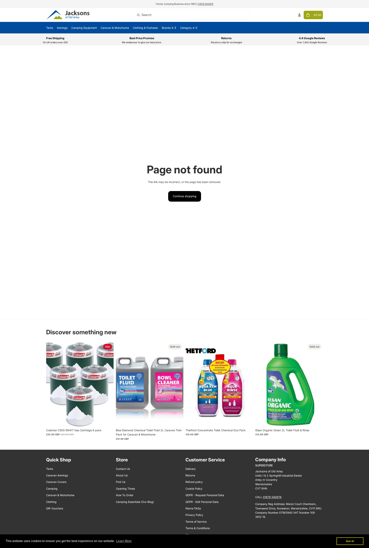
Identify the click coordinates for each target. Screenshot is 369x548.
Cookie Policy (193, 488)
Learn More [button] (124, 541)
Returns (190, 475)
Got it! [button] (350, 541)
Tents (49, 468)
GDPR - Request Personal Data (204, 495)
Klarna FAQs (193, 508)
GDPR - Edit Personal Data (202, 501)
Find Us (120, 481)
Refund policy (194, 481)
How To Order (124, 495)
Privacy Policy (194, 515)
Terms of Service (196, 521)
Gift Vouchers (54, 508)
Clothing (51, 501)
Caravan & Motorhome (60, 495)
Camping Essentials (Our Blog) (135, 501)
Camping (51, 488)
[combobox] (192, 15)
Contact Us (123, 468)
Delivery (190, 468)
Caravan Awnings (57, 475)
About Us (122, 475)
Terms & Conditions (197, 528)
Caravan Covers (56, 481)
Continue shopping (184, 196)
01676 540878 (205, 3)
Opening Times (125, 488)
